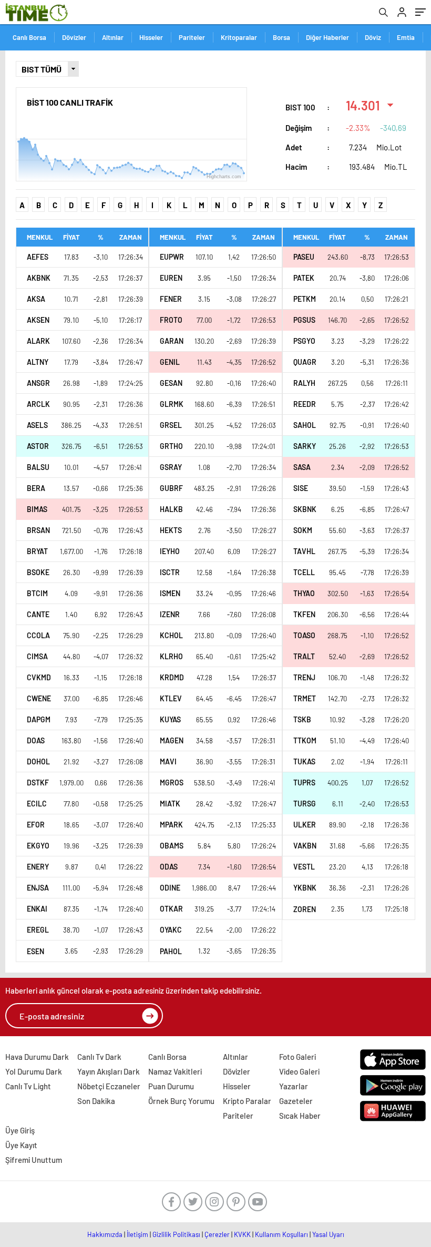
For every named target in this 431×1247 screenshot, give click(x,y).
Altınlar (113, 37)
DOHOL (38, 761)
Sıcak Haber (300, 1115)
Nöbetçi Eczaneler (108, 1086)
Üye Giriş (20, 1130)
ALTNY (37, 361)
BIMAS (37, 509)
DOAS (36, 740)
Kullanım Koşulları (281, 1234)
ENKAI (37, 908)
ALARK (38, 340)
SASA (302, 467)
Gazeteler (296, 1101)
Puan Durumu (171, 1086)
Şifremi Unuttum (33, 1159)
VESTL (304, 866)
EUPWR (172, 256)
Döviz (373, 37)
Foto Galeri (297, 1056)
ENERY (38, 866)
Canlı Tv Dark (99, 1056)
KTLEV (171, 698)
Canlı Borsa (29, 37)
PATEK (303, 277)
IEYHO (170, 551)
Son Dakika (96, 1101)
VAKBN (304, 845)
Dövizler (74, 37)
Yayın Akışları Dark (108, 1071)
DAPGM (38, 719)
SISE (300, 488)
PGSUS (304, 319)
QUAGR (304, 361)
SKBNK (304, 509)
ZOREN (304, 909)
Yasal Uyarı (328, 1234)
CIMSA (37, 656)
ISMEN (170, 593)
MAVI (168, 761)
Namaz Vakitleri (175, 1071)
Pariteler (192, 37)
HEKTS (171, 530)
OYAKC (171, 929)
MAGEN (171, 740)
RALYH (304, 383)
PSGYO (304, 340)
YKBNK (304, 887)
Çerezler (217, 1234)
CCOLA (38, 635)
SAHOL (304, 425)
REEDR (304, 404)
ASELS (37, 425)
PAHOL (171, 951)
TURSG (304, 803)
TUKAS (304, 761)
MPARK (171, 824)
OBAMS (171, 845)
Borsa (281, 37)
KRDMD (172, 677)
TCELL (304, 572)
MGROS (171, 782)
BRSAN (38, 530)
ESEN (35, 951)
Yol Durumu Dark (33, 1071)
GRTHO (171, 446)
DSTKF (38, 782)
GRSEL (171, 425)
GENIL (170, 361)
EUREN (171, 277)
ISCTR (170, 572)
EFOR (36, 824)
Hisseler (151, 37)
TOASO (304, 635)
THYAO (304, 593)
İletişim (137, 1234)
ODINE (170, 887)
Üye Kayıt (21, 1145)
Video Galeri (299, 1071)
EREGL (38, 929)
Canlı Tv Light (28, 1086)
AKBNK (38, 277)
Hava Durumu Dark (37, 1056)
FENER (171, 298)
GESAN (171, 383)
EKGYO (38, 845)
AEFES (37, 256)
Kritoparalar (239, 37)
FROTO (171, 319)
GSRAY (171, 467)
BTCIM (37, 593)
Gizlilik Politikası (176, 1234)
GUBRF (171, 488)
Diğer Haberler (327, 37)
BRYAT (37, 551)
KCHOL (171, 635)
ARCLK (38, 404)
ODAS (169, 866)
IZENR (170, 614)
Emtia (406, 37)
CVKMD (39, 677)
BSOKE (38, 572)
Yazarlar (293, 1086)
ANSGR (38, 383)
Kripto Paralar (247, 1101)
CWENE (39, 698)
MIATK (170, 803)
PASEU (303, 256)
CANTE (38, 614)
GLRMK (171, 404)
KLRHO (171, 656)
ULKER (304, 824)
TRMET (304, 698)
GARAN (171, 340)
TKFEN (304, 614)
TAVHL (304, 551)
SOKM (302, 530)
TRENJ (304, 677)
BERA (36, 488)
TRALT (304, 656)
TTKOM (304, 740)
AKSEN (38, 319)
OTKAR (171, 908)
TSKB (302, 719)
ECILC (37, 803)
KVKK (242, 1234)
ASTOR (38, 446)
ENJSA (38, 887)
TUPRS (304, 782)
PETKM (304, 298)
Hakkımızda (104, 1234)
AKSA (36, 298)
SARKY (304, 446)
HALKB (171, 509)
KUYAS (170, 719)
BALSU (38, 467)
